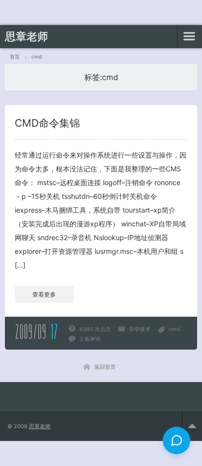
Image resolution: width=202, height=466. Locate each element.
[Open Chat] (176, 440)
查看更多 (44, 294)
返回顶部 (192, 426)
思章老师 (26, 36)
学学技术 (140, 329)
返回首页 (105, 366)
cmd (174, 329)
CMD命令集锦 (47, 123)
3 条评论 (90, 338)
